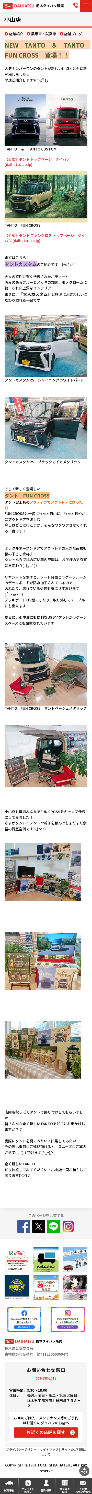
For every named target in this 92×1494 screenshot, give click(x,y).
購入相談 (46, 1490)
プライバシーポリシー (21, 1449)
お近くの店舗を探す (46, 1432)
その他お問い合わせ (83, 1490)
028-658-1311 (46, 1378)
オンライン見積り (27, 1490)
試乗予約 (9, 1490)
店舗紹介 (16, 33)
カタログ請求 (65, 1490)
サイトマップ (49, 1449)
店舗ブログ (73, 33)
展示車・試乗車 (43, 33)
